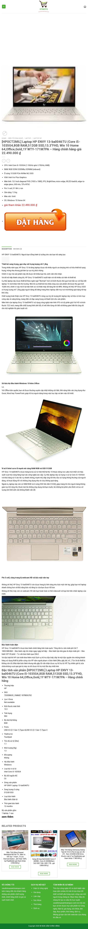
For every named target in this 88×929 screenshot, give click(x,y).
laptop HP (37, 138)
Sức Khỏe (37, 900)
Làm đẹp (36, 896)
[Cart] (85, 6)
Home (4, 138)
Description (7, 249)
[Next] (86, 855)
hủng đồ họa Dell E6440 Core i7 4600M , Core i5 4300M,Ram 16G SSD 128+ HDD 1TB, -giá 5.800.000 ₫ (44, 862)
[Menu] (4, 6)
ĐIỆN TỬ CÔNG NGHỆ (15, 138)
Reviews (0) (17, 249)
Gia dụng (36, 892)
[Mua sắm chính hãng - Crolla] (44, 6)
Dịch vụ (36, 908)
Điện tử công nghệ (40, 888)
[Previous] (2, 855)
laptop (28, 138)
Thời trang (37, 904)
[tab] (7, 249)
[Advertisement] (44, 30)
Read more (15, 867)
